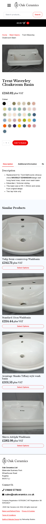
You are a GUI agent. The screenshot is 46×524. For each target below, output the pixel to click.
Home (4, 35)
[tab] (8, 164)
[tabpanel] (23, 181)
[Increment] (8, 143)
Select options (23, 268)
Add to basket (20, 143)
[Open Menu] (9, 5)
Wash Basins (14, 35)
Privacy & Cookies (28, 511)
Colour (5, 99)
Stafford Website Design (10, 519)
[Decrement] (4, 143)
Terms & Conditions (9, 515)
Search (37, 14)
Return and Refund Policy (11, 511)
